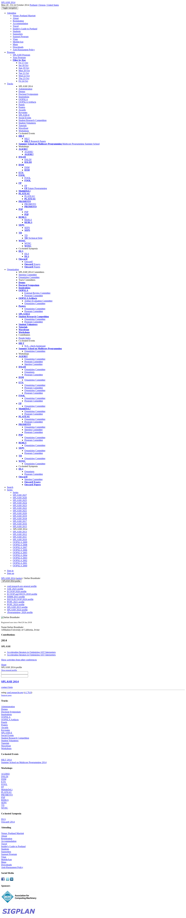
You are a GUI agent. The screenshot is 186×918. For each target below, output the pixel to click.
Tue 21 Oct (24, 73)
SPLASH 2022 (20, 508)
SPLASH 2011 (20, 537)
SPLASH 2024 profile (17, 610)
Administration (25, 89)
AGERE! (28, 151)
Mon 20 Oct (24, 70)
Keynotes (23, 112)
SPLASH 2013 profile (17, 607)
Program (11, 52)
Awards (22, 110)
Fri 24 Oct (23, 81)
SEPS (27, 227)
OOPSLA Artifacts (27, 102)
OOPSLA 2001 (20, 563)
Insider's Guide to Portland (25, 28)
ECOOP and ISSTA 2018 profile (22, 594)
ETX (3, 781)
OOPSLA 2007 (20, 547)
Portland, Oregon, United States (44, 5)
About (16, 18)
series (19, 578)
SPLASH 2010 (20, 539)
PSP (26, 212)
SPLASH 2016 (20, 524)
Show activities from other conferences (19, 660)
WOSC (27, 243)
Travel (16, 26)
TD (26, 235)
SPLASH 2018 (20, 518)
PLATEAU (29, 196)
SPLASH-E (24, 115)
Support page (6, 695)
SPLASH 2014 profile (11, 581)
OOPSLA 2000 (20, 565)
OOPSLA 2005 (20, 552)
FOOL (27, 178)
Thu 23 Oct (24, 78)
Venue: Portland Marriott (24, 15)
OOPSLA (23, 99)
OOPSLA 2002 (20, 560)
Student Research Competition (32, 120)
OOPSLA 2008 (20, 545)
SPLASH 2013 (20, 531)
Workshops (24, 131)
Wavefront (23, 128)
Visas (15, 39)
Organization (13, 269)
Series (15, 492)
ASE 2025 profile (15, 589)
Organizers (29, 372)
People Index (25, 338)
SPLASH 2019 (20, 516)
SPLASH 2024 (20, 503)
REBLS (28, 219)
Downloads (18, 47)
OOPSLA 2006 (20, 550)
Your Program (19, 57)
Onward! (28, 261)
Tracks (10, 83)
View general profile (9, 670)
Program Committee (33, 295)
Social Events (25, 117)
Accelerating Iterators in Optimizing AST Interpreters (31, 652)
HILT (27, 138)
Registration (18, 21)
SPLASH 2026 (20, 497)
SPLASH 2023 (20, 505)
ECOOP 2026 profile (16, 591)
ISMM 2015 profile (16, 596)
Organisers (29, 471)
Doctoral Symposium (28, 94)
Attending (11, 13)
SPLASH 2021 (20, 511)
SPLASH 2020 (20, 513)
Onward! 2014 (8, 822)
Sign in (10, 570)
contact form (7, 687)
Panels (22, 104)
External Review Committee (37, 293)
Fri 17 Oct (23, 62)
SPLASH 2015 (20, 526)
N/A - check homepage (35, 346)
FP (25, 185)
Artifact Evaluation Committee (38, 301)
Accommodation (20, 23)
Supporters (18, 34)
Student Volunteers (27, 123)
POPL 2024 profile (15, 604)
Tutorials (23, 125)
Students (17, 31)
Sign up (10, 573)
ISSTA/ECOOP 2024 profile (20, 599)
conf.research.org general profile (22, 586)
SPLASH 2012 (20, 534)
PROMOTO (30, 204)
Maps (15, 44)
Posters (22, 107)
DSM (26, 167)
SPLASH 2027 (20, 495)
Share (3, 664)
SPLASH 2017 (20, 521)
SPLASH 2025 (20, 500)
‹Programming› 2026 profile (20, 612)
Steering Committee (28, 274)
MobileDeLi (6, 789)
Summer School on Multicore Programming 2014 (23, 762)
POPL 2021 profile (15, 602)
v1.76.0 (27, 692)
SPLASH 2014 (8, 578)
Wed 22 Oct (24, 76)
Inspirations (24, 97)
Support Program (20, 36)
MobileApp (18, 42)
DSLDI (27, 159)
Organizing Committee (29, 277)
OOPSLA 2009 (20, 542)
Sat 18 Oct (23, 65)
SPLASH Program (21, 55)
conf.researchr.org (15, 692)
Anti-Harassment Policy (24, 49)
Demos (22, 91)
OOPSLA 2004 (20, 555)
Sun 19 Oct (24, 68)
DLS (26, 254)
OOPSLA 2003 (20, 558)
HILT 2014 (6, 760)
